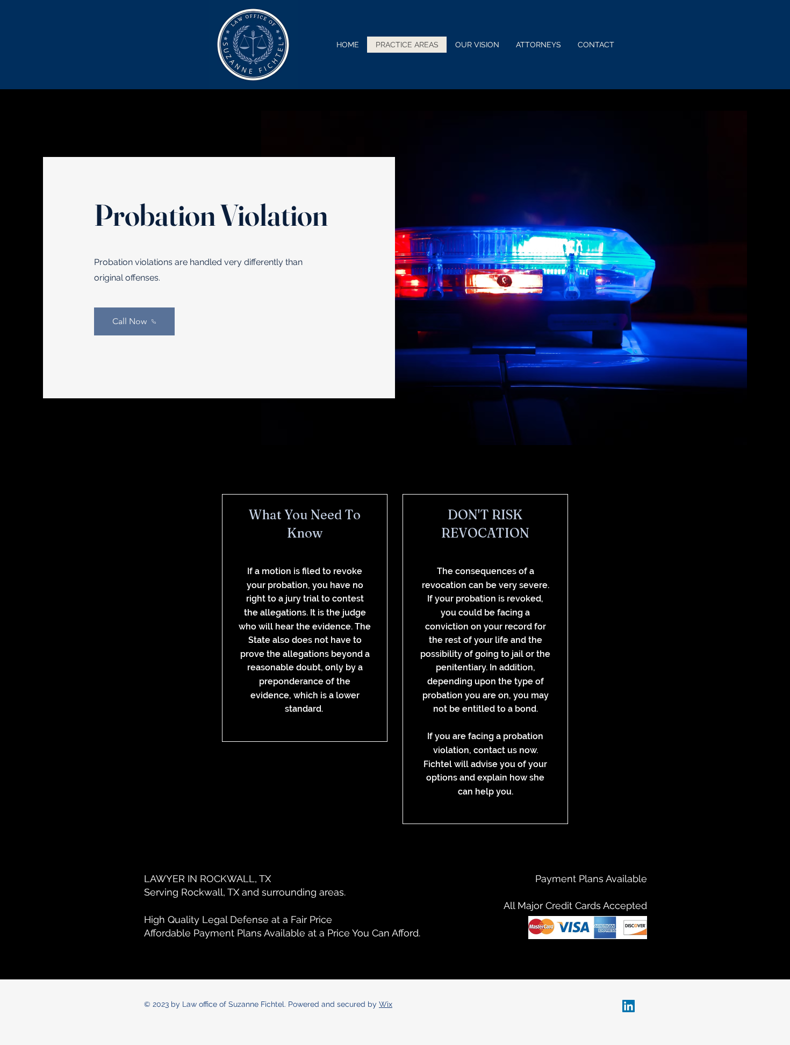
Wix (385, 1004)
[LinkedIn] (628, 1006)
